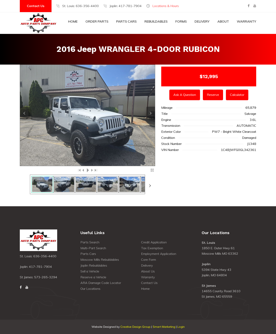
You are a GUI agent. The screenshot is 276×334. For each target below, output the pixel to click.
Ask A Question (184, 95)
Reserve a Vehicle (93, 277)
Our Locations (90, 289)
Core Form (148, 260)
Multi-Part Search (93, 248)
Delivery (202, 21)
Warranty (246, 21)
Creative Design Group (135, 327)
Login (181, 327)
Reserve (213, 95)
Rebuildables (155, 21)
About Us (148, 271)
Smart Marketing (164, 327)
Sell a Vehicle (89, 271)
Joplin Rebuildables (93, 265)
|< (79, 170)
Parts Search (89, 242)
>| (96, 170)
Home (73, 21)
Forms (181, 21)
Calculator (237, 95)
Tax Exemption (152, 248)
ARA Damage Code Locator (100, 283)
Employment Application (158, 254)
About (223, 21)
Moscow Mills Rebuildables (99, 260)
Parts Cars (126, 21)
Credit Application (154, 242)
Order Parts (96, 21)
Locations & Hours (165, 6)
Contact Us (35, 6)
